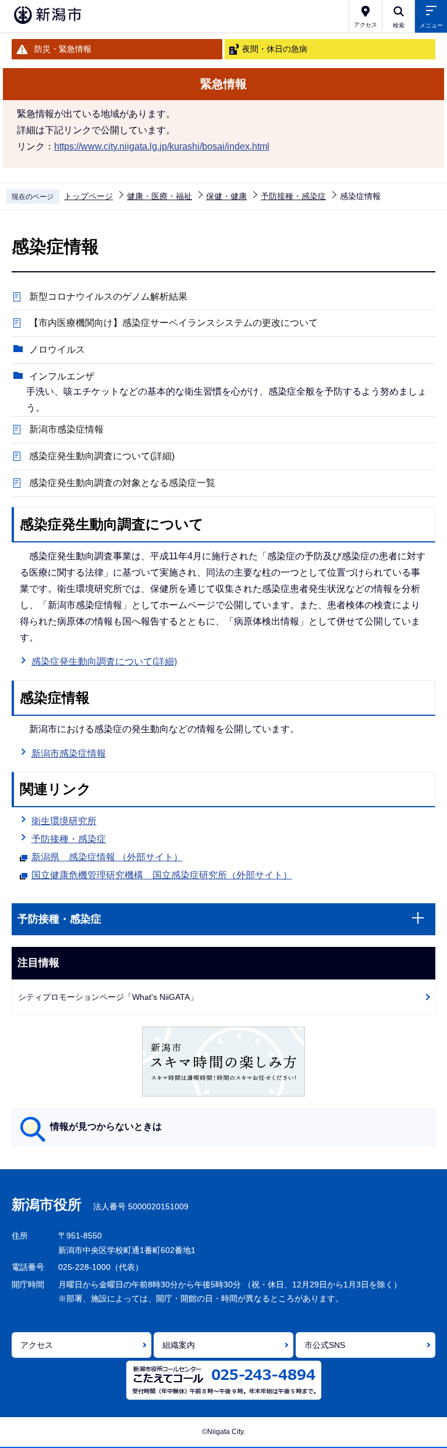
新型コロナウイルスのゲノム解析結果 (108, 296)
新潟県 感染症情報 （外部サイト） (107, 857)
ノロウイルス (57, 349)
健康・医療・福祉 (159, 196)
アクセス (36, 1345)
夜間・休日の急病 (274, 49)
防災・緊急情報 (62, 49)
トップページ (88, 196)
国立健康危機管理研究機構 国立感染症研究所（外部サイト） (161, 875)
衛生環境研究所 (64, 821)
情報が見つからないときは (106, 1126)
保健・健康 (226, 196)
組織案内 (178, 1345)
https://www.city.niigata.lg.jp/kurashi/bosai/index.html (161, 146)
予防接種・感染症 (293, 196)
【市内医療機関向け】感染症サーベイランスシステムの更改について (173, 323)
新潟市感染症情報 (66, 429)
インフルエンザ (61, 376)
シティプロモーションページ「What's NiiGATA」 (108, 997)
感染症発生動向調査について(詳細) (102, 456)
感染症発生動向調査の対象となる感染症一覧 (122, 483)
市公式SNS (324, 1345)
